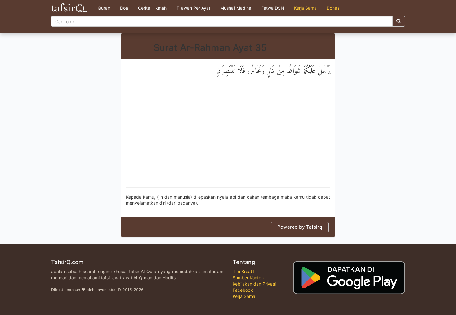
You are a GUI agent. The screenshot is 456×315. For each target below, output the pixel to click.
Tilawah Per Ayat (193, 8)
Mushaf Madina (235, 8)
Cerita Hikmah (152, 8)
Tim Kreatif (244, 271)
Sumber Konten (248, 277)
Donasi (333, 8)
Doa (124, 8)
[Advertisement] (228, 137)
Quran (104, 8)
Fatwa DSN (272, 8)
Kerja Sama (305, 8)
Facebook (243, 290)
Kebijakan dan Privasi (254, 283)
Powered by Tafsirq (299, 227)
